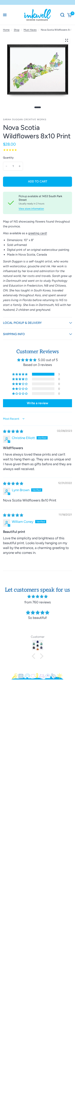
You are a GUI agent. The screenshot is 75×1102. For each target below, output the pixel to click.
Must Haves (30, 29)
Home (6, 29)
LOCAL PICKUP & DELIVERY (22, 323)
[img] (13, 431)
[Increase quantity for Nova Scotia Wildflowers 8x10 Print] (19, 166)
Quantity (8, 157)
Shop (16, 29)
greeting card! (37, 233)
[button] (20, 374)
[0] (69, 15)
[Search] (62, 15)
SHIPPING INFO (14, 334)
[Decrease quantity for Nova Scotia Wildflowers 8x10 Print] (6, 166)
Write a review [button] (37, 403)
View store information (31, 208)
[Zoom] (67, 40)
